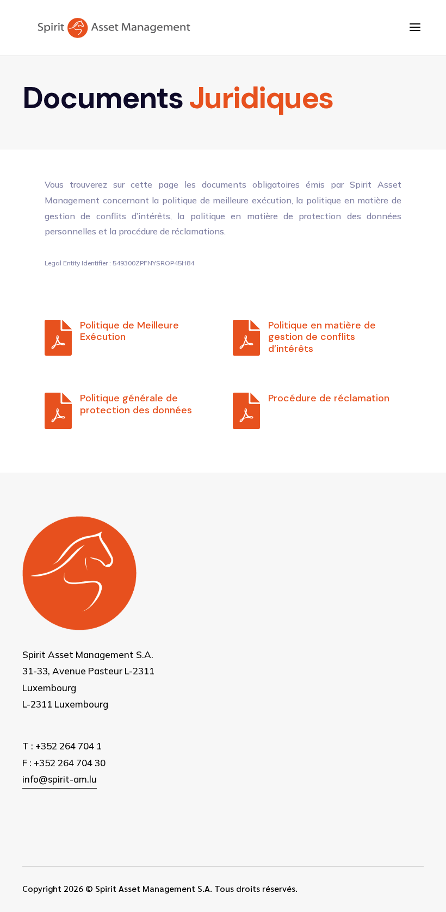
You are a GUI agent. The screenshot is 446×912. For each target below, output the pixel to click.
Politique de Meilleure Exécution (129, 331)
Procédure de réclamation (328, 398)
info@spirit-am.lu (59, 779)
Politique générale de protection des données (136, 404)
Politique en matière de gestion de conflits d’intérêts (322, 337)
